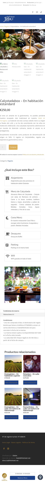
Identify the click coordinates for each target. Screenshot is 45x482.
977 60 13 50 (37, 2)
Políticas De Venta (28, 442)
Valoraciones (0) (8, 314)
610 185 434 (33, 5)
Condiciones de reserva (11, 311)
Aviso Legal (6, 442)
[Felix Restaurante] (22, 302)
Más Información (11, 383)
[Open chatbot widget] (40, 477)
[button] (42, 32)
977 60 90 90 (10, 2)
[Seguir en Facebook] (32, 12)
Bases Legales (16, 442)
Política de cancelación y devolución (33, 154)
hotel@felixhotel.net (23, 458)
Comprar (13, 147)
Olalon (15, 456)
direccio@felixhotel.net (10, 460)
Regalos (6, 26)
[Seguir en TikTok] (41, 12)
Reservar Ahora (22, 478)
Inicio (1, 26)
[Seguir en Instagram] (37, 12)
